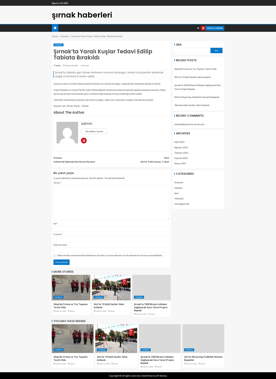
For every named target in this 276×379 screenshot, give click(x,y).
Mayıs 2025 (180, 163)
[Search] (198, 28)
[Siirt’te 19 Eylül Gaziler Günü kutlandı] (111, 287)
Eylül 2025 (179, 142)
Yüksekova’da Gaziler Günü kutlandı (191, 105)
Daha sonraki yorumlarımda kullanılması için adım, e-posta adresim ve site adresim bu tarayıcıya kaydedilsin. (109, 255)
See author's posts (94, 131)
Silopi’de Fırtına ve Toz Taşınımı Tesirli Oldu (195, 68)
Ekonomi (178, 182)
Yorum (57, 182)
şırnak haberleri (82, 15)
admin (58, 65)
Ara (179, 44)
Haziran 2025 (181, 158)
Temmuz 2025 (181, 152)
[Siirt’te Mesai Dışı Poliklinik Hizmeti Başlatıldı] (203, 338)
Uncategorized (181, 203)
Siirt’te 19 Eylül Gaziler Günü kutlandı (192, 77)
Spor (176, 193)
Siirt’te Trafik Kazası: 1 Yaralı (155, 159)
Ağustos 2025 (181, 147)
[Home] (55, 28)
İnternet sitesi (60, 244)
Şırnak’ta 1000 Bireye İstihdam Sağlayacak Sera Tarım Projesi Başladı (150, 307)
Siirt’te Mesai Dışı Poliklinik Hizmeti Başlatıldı (196, 97)
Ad (55, 223)
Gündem (58, 45)
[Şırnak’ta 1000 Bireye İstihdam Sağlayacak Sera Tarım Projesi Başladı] (151, 287)
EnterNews (147, 375)
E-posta (58, 234)
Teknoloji (178, 198)
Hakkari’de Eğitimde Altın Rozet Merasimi (74, 159)
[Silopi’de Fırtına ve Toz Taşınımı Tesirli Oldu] (71, 287)
